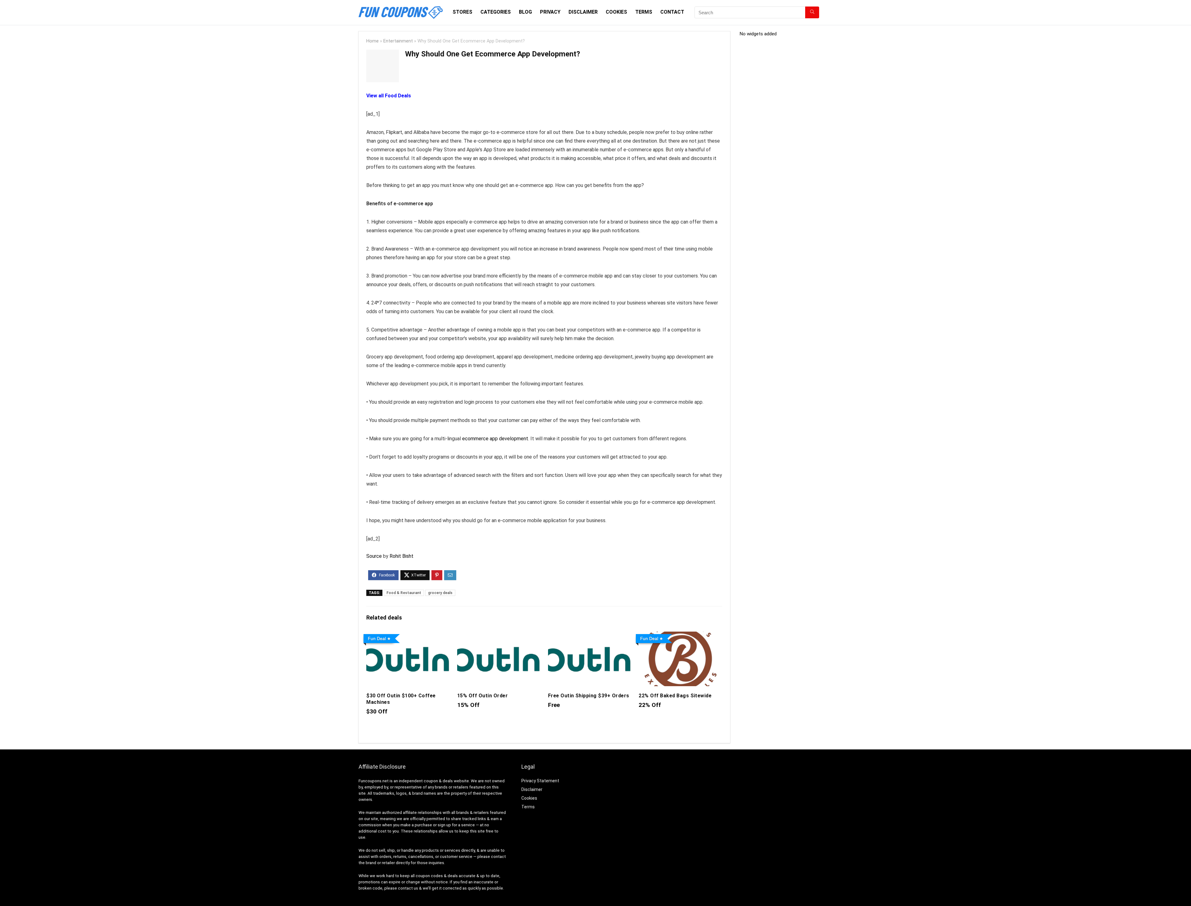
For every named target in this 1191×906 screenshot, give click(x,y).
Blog (525, 12)
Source (374, 556)
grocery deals (440, 593)
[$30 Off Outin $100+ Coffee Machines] (408, 636)
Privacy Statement (540, 780)
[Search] (812, 12)
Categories (495, 12)
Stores (462, 12)
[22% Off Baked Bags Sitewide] (680, 636)
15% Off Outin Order (482, 696)
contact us (408, 888)
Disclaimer (583, 12)
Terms (643, 12)
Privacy (550, 12)
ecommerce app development (495, 439)
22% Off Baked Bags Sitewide (675, 696)
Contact (672, 12)
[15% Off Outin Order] (499, 636)
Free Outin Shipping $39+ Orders (588, 696)
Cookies (616, 12)
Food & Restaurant (403, 593)
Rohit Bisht (401, 556)
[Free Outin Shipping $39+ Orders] (589, 636)
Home (372, 41)
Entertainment (398, 41)
